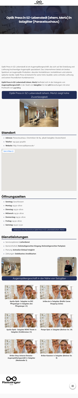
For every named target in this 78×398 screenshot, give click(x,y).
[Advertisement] (39, 50)
